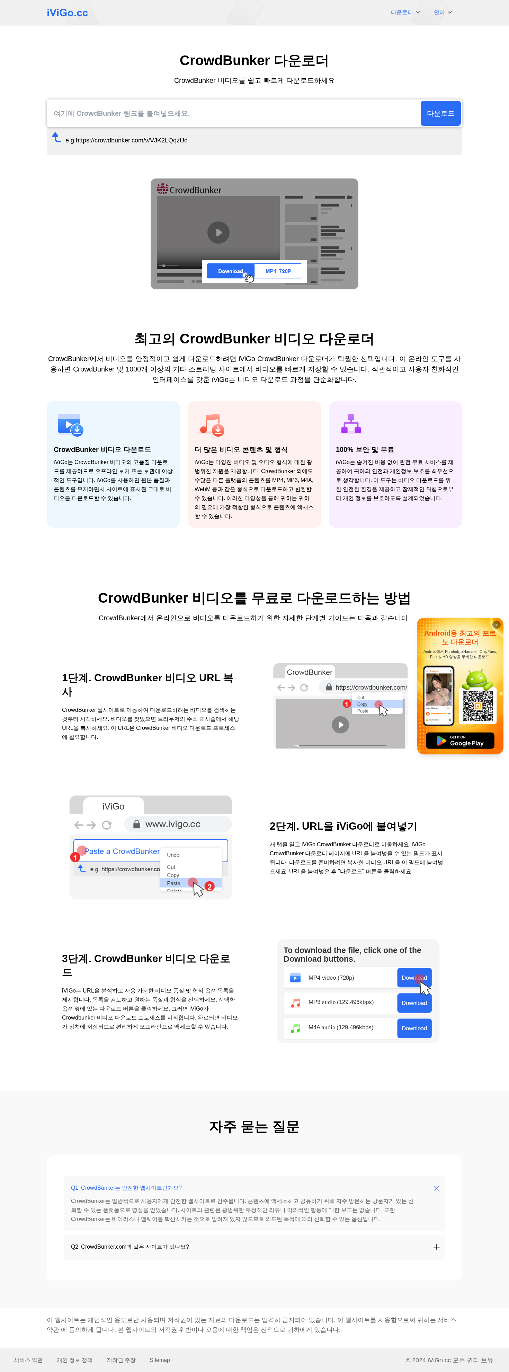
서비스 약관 (28, 1360)
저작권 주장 (121, 1360)
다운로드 (441, 113)
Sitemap (160, 1360)
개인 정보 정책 (75, 1360)
